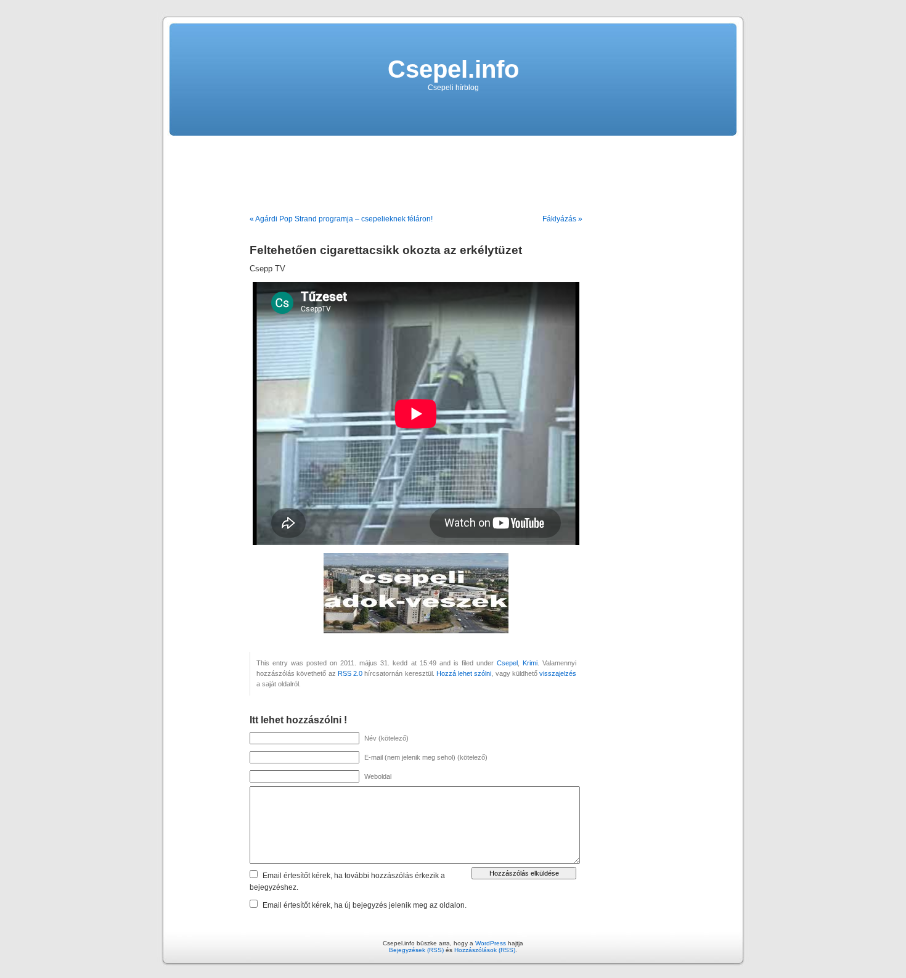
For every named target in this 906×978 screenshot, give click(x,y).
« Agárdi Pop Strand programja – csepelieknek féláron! (341, 219)
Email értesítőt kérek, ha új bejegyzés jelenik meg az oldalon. (365, 905)
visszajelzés (557, 673)
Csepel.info (453, 69)
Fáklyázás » (562, 219)
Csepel (507, 663)
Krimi (530, 663)
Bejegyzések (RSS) (416, 950)
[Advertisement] (453, 170)
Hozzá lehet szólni (464, 673)
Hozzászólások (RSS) (484, 950)
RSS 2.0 (350, 673)
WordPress (490, 943)
